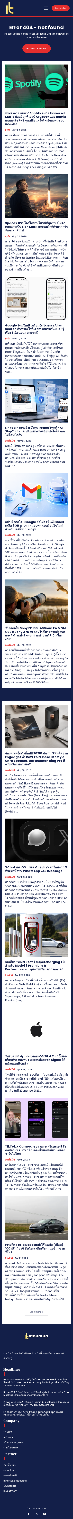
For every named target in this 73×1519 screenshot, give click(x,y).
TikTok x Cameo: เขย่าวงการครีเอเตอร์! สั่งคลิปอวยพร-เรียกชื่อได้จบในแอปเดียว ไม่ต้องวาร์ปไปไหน (35, 1150)
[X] (36, 1514)
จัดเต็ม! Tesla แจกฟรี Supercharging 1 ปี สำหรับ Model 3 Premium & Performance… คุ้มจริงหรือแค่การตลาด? (35, 965)
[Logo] (9, 8)
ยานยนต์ (9, 975)
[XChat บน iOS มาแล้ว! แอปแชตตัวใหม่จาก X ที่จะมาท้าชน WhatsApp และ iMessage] (36, 840)
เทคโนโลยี (10, 441)
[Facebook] (28, 1514)
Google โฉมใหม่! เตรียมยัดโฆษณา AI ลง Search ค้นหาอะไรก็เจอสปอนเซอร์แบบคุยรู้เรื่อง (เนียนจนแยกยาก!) (34, 329)
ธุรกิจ (7, 130)
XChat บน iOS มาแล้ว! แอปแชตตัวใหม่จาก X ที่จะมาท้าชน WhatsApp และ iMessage (36, 869)
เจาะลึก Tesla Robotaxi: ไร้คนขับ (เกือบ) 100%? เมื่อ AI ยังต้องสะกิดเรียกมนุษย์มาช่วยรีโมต (35, 1248)
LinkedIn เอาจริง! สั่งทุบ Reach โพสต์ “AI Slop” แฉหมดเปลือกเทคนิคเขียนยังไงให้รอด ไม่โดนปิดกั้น (35, 431)
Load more (35, 1311)
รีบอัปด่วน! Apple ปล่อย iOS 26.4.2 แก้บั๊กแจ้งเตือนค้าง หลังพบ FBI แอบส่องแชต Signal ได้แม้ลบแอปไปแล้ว (36, 1060)
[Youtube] (44, 1514)
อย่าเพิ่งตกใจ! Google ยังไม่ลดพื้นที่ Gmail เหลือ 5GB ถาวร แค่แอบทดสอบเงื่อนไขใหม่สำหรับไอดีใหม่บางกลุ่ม (34, 525)
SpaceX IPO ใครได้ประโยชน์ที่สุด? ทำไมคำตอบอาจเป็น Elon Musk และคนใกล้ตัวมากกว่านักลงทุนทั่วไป (36, 226)
